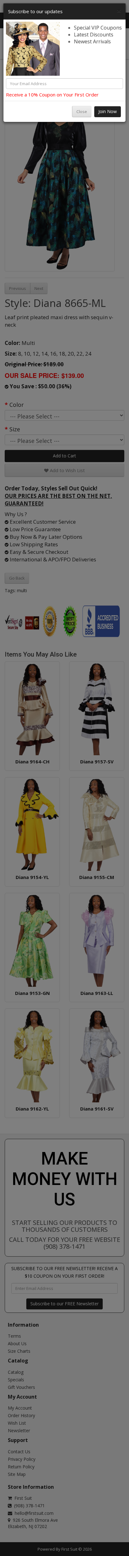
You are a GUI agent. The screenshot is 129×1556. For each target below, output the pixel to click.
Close (81, 111)
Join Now (107, 111)
